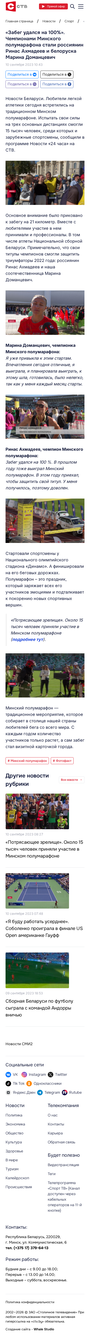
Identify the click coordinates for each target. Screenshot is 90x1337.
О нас (53, 1115)
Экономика (15, 1124)
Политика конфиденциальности (30, 1302)
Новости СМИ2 (19, 1043)
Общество (15, 1133)
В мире (12, 1160)
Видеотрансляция (63, 1164)
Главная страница (19, 21)
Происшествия (19, 1187)
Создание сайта (18, 1329)
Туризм (12, 1169)
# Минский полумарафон (27, 761)
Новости (48, 21)
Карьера (55, 1133)
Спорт (69, 21)
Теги (51, 1173)
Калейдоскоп (17, 1178)
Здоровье (14, 1151)
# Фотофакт (62, 761)
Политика (14, 1115)
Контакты (56, 1124)
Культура (14, 1142)
